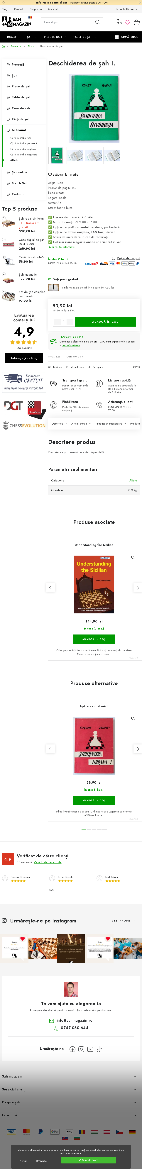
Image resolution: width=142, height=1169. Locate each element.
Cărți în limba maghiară (24, 154)
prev (50, 587)
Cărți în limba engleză (23, 149)
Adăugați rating (24, 358)
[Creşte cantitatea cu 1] (70, 322)
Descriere (57, 423)
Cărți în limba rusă (21, 138)
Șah (14, 75)
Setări (24, 1161)
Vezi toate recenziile (48, 862)
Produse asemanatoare (109, 423)
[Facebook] (72, 1049)
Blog (4, 9)
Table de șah (21, 97)
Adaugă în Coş (105, 322)
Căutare (97, 22)
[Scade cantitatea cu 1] (57, 322)
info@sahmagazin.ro (75, 1020)
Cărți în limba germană (23, 143)
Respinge (41, 1161)
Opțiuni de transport (128, 258)
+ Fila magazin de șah (88, 287)
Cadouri (18, 194)
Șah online (19, 172)
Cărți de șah (21, 119)
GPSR (136, 367)
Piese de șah (21, 86)
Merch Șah (20, 183)
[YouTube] (90, 1049)
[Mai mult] (126, 37)
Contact (18, 9)
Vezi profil (121, 920)
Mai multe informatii (62, 247)
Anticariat (19, 130)
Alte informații (79, 423)
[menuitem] (12, 37)
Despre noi (36, 9)
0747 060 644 (120, 22)
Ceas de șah (21, 108)
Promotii (18, 64)
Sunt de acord (90, 1160)
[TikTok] (99, 1049)
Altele (14, 160)
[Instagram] (81, 1049)
